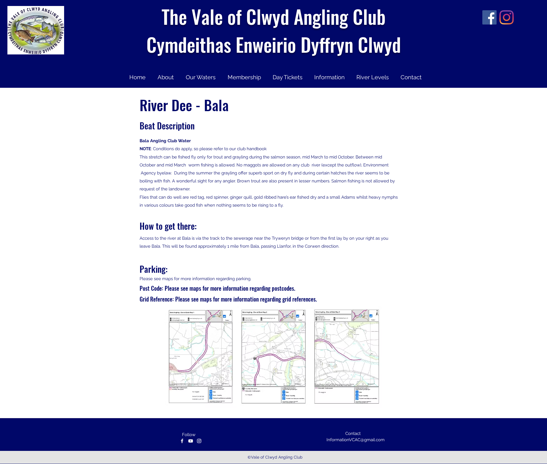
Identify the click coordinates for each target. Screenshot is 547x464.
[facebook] (489, 17)
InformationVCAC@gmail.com (355, 439)
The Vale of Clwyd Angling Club (273, 16)
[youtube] (190, 441)
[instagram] (506, 17)
